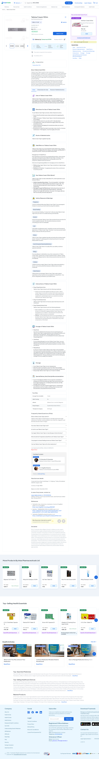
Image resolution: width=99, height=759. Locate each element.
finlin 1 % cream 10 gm (63, 696)
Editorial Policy (41, 473)
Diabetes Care (54, 6)
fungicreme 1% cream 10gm (76, 696)
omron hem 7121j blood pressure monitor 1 (67, 688)
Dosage (82, 53)
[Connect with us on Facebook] (33, 712)
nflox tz (22, 675)
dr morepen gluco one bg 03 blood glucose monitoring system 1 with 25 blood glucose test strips (55, 683)
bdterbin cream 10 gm (38, 696)
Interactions (76, 53)
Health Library (8, 720)
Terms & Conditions (32, 721)
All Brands (7, 734)
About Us (7, 712)
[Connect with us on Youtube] (37, 712)
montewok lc (16, 675)
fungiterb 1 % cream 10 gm (19, 698)
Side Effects (89, 49)
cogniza (26, 674)
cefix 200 (63, 675)
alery (44, 675)
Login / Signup (87, 3)
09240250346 (47, 495)
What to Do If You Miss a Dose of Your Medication (14, 660)
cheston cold (31, 674)
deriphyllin (68, 675)
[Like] (59, 521)
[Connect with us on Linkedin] (41, 712)
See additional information (20, 754)
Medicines (7, 6)
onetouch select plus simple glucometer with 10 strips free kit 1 (69, 687)
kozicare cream (56, 675)
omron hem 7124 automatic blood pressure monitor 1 (46, 685)
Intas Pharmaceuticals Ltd (36, 19)
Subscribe (69, 719)
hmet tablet (68, 674)
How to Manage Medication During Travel (80, 659)
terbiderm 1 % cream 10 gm (26, 702)
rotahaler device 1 (64, 682)
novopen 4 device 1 (50, 690)
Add (34, 586)
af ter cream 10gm (17, 696)
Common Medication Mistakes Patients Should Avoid (47, 660)
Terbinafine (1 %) (36, 65)
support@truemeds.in (37, 495)
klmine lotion (28, 675)
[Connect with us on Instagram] (28, 712)
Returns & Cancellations (33, 729)
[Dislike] (63, 521)
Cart (97, 3)
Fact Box (75, 58)
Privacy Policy (30, 724)
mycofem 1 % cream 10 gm (74, 698)
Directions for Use (42, 89)
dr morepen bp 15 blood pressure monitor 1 (43, 687)
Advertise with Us (9, 747)
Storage (88, 53)
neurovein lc (49, 675)
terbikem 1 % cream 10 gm (40, 702)
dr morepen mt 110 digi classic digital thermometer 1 (25, 682)
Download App (78, 3)
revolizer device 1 (64, 685)
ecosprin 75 (47, 674)
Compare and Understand (83, 37)
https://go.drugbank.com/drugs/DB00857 (43, 507)
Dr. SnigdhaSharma (45, 468)
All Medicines (8, 731)
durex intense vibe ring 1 (39, 690)
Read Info (64, 22)
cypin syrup (39, 675)
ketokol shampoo (76, 674)
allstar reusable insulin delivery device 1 (47, 688)
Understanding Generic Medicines (13, 728)
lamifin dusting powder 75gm (48, 698)
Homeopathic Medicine (79, 6)
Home (3, 9)
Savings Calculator (9, 745)
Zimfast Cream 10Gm (87, 20)
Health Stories (8, 717)
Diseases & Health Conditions (12, 723)
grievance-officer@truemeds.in (59, 740)
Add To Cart (59, 33)
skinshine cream (40, 674)
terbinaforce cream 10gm (54, 702)
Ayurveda (7, 725)
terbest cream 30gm (74, 700)
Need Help (7, 736)
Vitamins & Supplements (41, 6)
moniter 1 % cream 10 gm (62, 698)
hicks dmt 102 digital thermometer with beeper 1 (25, 688)
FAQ (6, 739)
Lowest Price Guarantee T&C (34, 732)
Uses (33, 89)
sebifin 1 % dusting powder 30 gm (35, 700)
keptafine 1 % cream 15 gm (33, 698)
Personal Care (16, 6)
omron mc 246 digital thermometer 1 (23, 687)
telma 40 (15, 674)
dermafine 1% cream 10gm (50, 696)
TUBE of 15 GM (35, 22)
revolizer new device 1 (61, 690)
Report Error (34, 449)
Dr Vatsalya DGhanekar (46, 459)
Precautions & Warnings (89, 51)
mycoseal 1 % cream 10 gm (19, 700)
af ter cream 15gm (27, 696)
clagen (34, 675)
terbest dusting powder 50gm (61, 700)
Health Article (8, 714)
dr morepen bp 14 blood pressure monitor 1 (49, 682)
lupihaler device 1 (29, 685)
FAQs (80, 58)
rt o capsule (62, 674)
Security (7, 742)
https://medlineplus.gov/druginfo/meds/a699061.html (46, 515)
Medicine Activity (77, 51)
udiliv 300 (20, 674)
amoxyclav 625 (54, 674)
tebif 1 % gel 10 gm (48, 700)
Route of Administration (57, 89)
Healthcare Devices (66, 6)
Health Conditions (28, 6)
